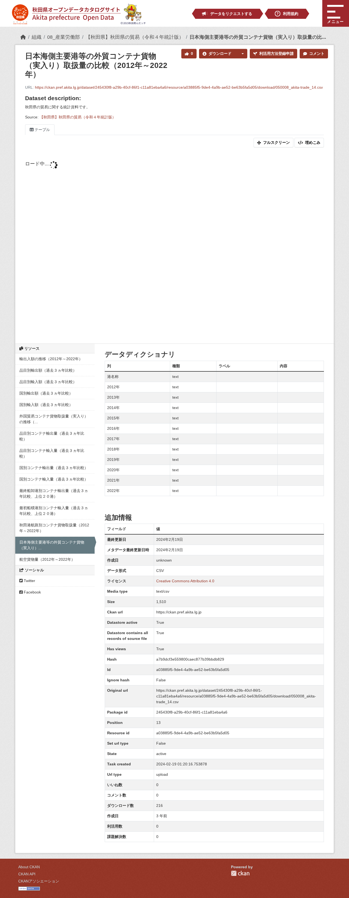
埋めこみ (312, 142)
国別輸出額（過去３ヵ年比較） (46, 393)
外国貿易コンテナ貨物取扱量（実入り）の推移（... (53, 419)
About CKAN (29, 867)
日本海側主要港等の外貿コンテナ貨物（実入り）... (51, 545)
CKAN (240, 873)
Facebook (32, 592)
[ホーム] (23, 37)
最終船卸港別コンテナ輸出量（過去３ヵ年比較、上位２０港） (53, 493)
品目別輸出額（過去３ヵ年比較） (48, 370)
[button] (241, 53)
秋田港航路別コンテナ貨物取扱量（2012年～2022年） (54, 528)
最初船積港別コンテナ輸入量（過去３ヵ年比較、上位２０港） (53, 511)
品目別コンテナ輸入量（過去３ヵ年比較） (51, 453)
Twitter (29, 580)
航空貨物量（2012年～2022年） (47, 559)
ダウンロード (220, 53)
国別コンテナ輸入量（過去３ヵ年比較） (53, 479)
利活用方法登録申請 (276, 53)
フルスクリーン (276, 142)
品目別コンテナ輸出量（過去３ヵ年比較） (51, 436)
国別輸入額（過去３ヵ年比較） (46, 404)
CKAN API (26, 874)
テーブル (42, 129)
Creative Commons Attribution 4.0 (185, 581)
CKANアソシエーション (38, 881)
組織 (36, 37)
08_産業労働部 (63, 37)
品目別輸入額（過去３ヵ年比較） (48, 382)
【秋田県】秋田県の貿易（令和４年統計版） (135, 37)
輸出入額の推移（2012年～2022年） (51, 359)
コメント (316, 53)
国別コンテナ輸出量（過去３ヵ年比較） (53, 468)
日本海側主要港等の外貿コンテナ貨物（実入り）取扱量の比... (257, 37)
